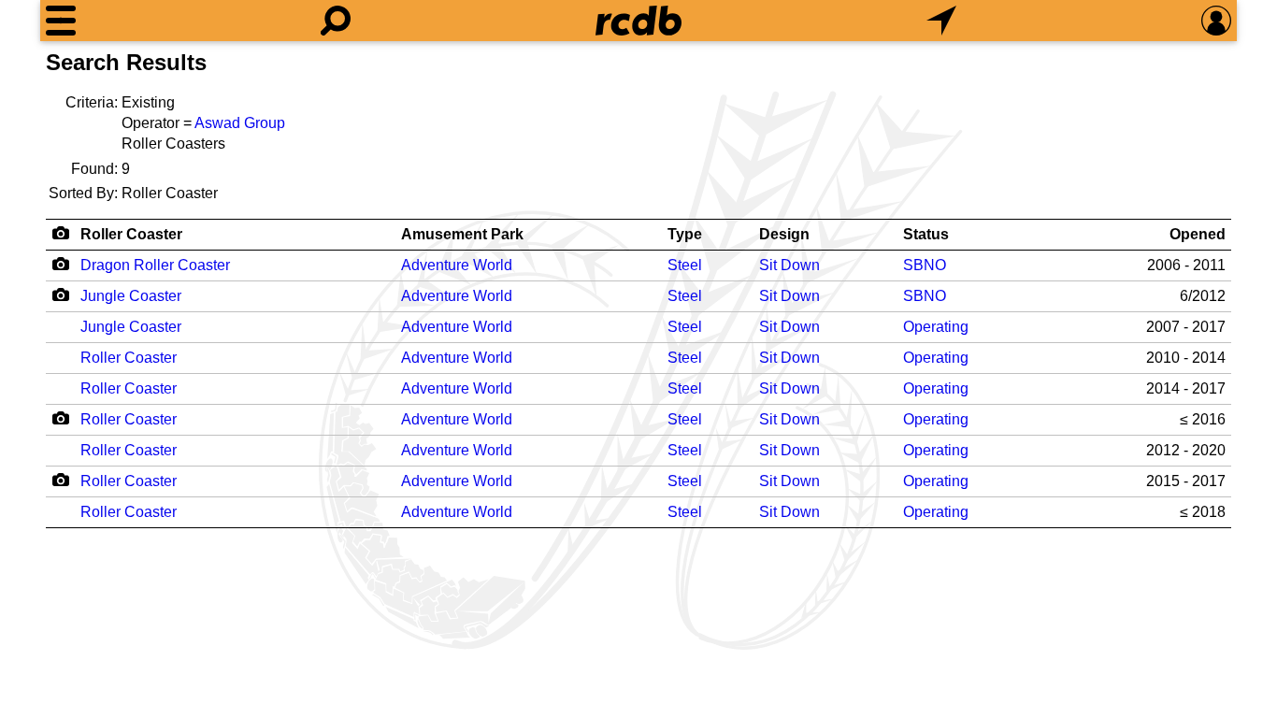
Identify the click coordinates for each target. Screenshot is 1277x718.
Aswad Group (239, 123)
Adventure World (456, 265)
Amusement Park (462, 234)
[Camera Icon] (60, 263)
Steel (684, 265)
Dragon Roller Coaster (155, 265)
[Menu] (61, 21)
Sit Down (789, 265)
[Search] (336, 21)
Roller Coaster (131, 234)
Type (684, 234)
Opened (1197, 234)
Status (926, 234)
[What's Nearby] (941, 21)
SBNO (924, 265)
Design (784, 234)
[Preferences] (1216, 21)
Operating (936, 327)
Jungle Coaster (130, 296)
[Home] (638, 21)
